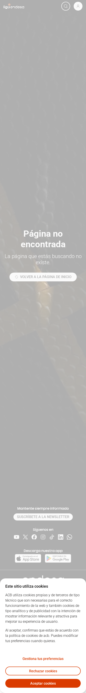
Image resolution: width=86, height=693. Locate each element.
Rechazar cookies (43, 671)
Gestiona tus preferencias (43, 659)
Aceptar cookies (43, 683)
